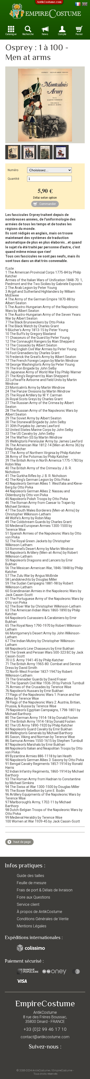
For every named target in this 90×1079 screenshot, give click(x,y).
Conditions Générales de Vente (43, 919)
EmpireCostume (62, 1070)
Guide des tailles (30, 875)
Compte (62, 34)
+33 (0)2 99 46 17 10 (45, 1029)
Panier (79, 34)
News (45, 34)
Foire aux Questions (33, 897)
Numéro (13, 170)
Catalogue (11, 34)
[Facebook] (45, 1057)
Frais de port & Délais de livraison (44, 890)
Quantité (13, 178)
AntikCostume (41, 1070)
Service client (28, 904)
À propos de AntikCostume (39, 911)
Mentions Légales (31, 926)
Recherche (28, 34)
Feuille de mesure (31, 883)
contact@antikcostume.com (45, 1037)
